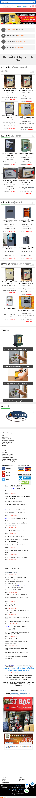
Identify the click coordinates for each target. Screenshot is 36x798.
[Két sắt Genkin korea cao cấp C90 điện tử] (26, 109)
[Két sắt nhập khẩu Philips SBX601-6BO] (26, 212)
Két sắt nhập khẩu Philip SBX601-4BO (10, 220)
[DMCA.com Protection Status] (23, 482)
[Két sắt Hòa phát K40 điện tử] (26, 145)
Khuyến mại (5, 782)
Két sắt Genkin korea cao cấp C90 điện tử (26, 118)
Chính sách (22, 781)
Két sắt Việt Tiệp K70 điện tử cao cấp (9, 154)
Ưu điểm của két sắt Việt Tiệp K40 (15, 349)
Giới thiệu (21, 777)
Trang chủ (5, 777)
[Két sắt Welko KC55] (9, 301)
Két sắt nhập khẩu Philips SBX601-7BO (26, 247)
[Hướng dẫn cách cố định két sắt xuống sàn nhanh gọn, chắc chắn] (18, 374)
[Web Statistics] (3, 797)
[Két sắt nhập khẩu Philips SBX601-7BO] (26, 239)
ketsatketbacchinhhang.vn (23, 786)
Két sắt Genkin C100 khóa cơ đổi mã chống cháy (9, 89)
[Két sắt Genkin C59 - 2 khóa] (26, 302)
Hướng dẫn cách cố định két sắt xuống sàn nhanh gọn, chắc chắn (18, 383)
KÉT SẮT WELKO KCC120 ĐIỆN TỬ (9, 282)
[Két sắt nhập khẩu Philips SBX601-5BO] (9, 239)
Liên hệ (4, 779)
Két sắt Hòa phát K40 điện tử (26, 154)
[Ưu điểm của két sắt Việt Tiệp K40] (18, 340)
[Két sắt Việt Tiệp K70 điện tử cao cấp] (9, 145)
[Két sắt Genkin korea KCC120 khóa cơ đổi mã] (26, 81)
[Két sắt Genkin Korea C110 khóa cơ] (9, 108)
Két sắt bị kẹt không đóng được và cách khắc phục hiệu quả (18, 401)
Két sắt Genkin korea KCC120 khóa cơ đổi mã (26, 89)
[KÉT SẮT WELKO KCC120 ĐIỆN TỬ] (9, 274)
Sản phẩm (22, 779)
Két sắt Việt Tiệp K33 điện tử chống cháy (26, 181)
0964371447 (22, 690)
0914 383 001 (21, 688)
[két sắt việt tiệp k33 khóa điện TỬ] (9, 173)
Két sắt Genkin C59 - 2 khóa (26, 310)
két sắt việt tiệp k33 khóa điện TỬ (10, 181)
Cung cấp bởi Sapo (18, 794)
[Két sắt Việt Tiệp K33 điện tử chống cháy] (26, 173)
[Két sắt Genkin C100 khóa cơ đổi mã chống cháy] (9, 81)
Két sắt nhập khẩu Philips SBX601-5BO (9, 247)
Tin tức (4, 781)
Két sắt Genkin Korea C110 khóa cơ (9, 116)
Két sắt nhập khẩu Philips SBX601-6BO (26, 220)
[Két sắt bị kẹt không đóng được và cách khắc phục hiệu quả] (18, 391)
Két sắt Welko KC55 (9, 309)
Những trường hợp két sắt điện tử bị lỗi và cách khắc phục (18, 366)
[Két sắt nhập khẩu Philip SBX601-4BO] (9, 212)
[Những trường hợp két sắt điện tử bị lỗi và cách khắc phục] (18, 357)
